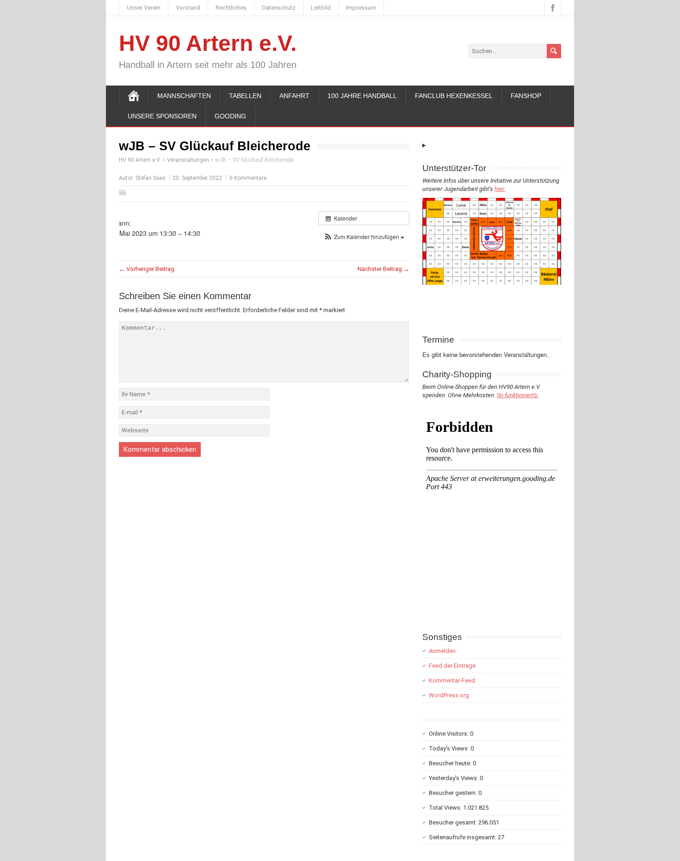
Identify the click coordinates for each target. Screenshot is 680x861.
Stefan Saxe (150, 178)
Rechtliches (231, 7)
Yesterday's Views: (454, 778)
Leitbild (321, 7)
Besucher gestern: (453, 792)
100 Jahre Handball (362, 95)
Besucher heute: (451, 763)
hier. (500, 188)
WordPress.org (449, 695)
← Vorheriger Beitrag (146, 268)
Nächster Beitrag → (383, 268)
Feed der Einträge (452, 665)
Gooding (230, 116)
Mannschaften (184, 95)
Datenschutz (279, 7)
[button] (364, 236)
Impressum (361, 7)
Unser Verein (144, 7)
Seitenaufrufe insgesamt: (463, 837)
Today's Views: (449, 748)
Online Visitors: (449, 733)
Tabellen (245, 95)
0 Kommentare (247, 178)
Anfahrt (294, 95)
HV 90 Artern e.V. (208, 43)
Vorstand (188, 7)
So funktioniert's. (518, 395)
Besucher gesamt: (453, 822)
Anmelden (442, 650)
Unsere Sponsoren (162, 116)
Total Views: (446, 807)
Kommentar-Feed (452, 680)
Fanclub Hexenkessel (454, 95)
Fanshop (526, 95)
